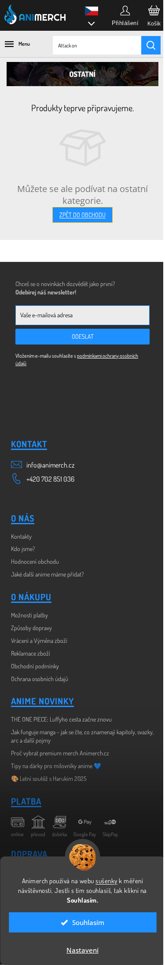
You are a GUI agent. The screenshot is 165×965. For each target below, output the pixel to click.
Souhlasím (85, 922)
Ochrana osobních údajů (39, 678)
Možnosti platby (29, 615)
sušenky (103, 881)
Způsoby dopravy (31, 627)
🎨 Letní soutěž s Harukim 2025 (49, 778)
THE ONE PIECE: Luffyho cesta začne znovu (61, 719)
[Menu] (13, 44)
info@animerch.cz (50, 465)
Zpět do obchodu (82, 214)
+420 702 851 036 (50, 479)
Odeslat (83, 336)
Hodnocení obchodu (35, 561)
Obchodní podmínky (35, 666)
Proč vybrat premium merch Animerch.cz (60, 753)
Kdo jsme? (23, 548)
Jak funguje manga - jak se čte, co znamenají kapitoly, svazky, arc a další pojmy (82, 736)
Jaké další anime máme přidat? (47, 574)
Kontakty (21, 536)
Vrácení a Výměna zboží (39, 640)
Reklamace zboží (30, 653)
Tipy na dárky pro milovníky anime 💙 (56, 765)
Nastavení (79, 950)
